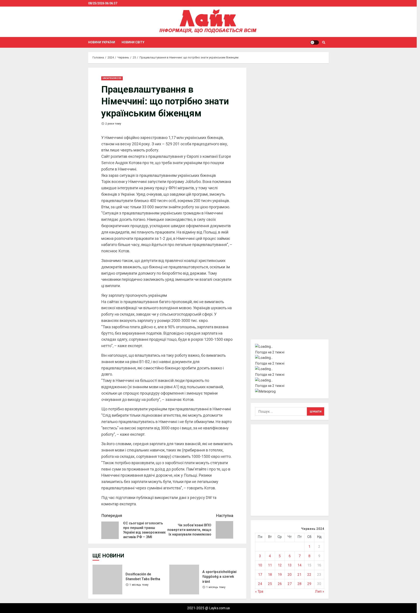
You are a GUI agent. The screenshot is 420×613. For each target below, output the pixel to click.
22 (309, 575)
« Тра (259, 591)
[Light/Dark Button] (314, 42)
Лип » (319, 591)
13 (290, 565)
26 (280, 584)
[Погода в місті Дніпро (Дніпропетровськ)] (289, 358)
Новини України (101, 42)
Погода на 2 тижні (269, 352)
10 (260, 565)
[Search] (324, 42)
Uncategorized (112, 78)
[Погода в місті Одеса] (289, 380)
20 (290, 575)
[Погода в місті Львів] (289, 369)
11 (270, 565)
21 (299, 575)
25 (270, 584)
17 (260, 575)
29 (309, 584)
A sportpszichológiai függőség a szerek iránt (184, 579)
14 (299, 565)
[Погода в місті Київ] (289, 347)
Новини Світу (133, 42)
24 (260, 584)
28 (299, 584)
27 (290, 584)
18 (270, 575)
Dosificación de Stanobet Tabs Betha (107, 579)
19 (280, 575)
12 (280, 565)
